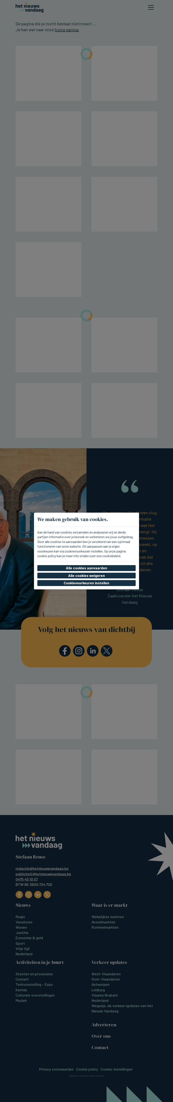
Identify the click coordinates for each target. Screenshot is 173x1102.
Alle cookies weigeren (86, 575)
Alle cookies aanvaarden (86, 568)
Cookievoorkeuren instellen (86, 583)
